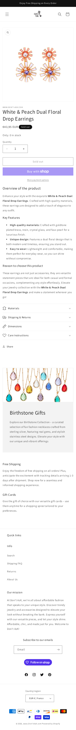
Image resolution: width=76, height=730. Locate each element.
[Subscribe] (58, 649)
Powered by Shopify (51, 723)
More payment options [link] (38, 180)
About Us (12, 579)
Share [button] (10, 346)
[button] (7, 14)
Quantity (7, 141)
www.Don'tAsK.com (32, 723)
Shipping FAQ (14, 563)
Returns (11, 571)
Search (11, 555)
